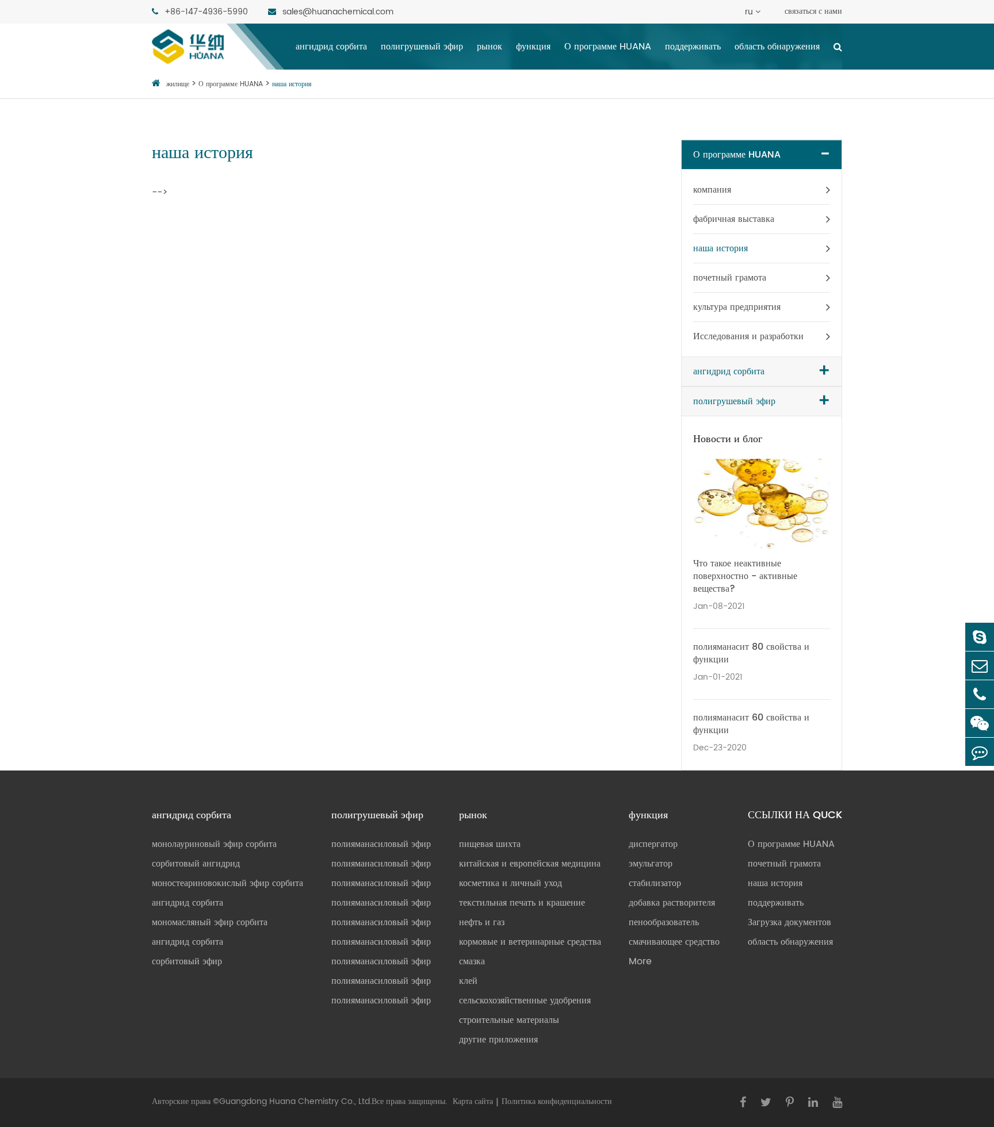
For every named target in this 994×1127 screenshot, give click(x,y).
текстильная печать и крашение (522, 902)
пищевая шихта (490, 844)
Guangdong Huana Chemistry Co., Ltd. (295, 1101)
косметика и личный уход (510, 883)
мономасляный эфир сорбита (209, 922)
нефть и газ (481, 922)
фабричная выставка (733, 219)
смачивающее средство (674, 941)
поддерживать (693, 46)
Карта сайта (473, 1101)
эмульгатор (650, 863)
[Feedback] (979, 752)
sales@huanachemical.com (336, 11)
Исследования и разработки (748, 336)
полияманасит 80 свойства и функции (751, 653)
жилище (177, 84)
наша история (292, 84)
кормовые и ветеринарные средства (530, 941)
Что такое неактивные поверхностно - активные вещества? (745, 576)
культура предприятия (737, 307)
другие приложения (498, 1039)
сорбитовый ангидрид (196, 863)
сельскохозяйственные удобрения (525, 1000)
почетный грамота (729, 277)
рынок (489, 46)
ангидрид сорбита (331, 46)
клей (468, 980)
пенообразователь (664, 922)
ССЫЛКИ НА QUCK (795, 815)
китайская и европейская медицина (530, 863)
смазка (472, 961)
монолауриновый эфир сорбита (214, 844)
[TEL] (979, 694)
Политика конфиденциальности (557, 1101)
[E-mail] (979, 665)
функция (533, 46)
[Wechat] (979, 723)
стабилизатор (655, 883)
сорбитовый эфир (187, 961)
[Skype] (979, 637)
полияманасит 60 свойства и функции (751, 724)
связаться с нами (813, 11)
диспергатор (653, 844)
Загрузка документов (789, 922)
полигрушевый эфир (422, 46)
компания (712, 189)
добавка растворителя (672, 902)
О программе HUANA (607, 46)
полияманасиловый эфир (381, 844)
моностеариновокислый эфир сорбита (227, 883)
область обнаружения (777, 46)
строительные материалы (509, 1020)
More (640, 961)
